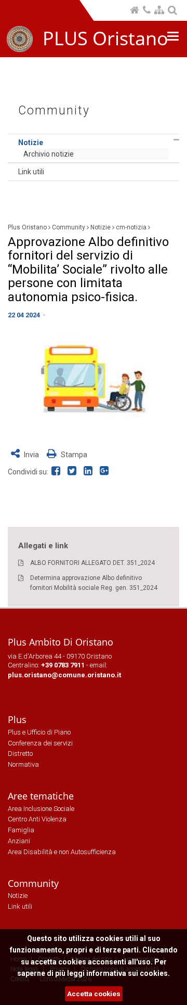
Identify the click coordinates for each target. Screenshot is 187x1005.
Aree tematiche (41, 796)
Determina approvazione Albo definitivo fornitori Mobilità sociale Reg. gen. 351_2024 (93, 582)
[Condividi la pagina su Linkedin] (90, 472)
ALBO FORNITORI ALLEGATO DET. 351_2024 (92, 562)
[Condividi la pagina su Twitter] (74, 472)
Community (54, 111)
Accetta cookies (94, 994)
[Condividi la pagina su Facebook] (57, 472)
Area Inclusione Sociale (41, 809)
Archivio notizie (48, 154)
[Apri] (176, 140)
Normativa (23, 764)
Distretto (20, 753)
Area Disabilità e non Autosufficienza (62, 852)
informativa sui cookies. (128, 973)
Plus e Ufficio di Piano (39, 732)
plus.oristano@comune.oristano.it (64, 675)
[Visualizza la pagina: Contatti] (147, 11)
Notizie (30, 142)
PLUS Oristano (105, 38)
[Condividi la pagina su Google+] (105, 472)
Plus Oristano (27, 227)
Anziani (19, 841)
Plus (17, 719)
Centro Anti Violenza (37, 819)
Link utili (31, 172)
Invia (31, 454)
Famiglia (21, 830)
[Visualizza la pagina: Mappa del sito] (160, 11)
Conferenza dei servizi (40, 743)
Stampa (73, 454)
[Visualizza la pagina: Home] (135, 11)
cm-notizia (131, 227)
